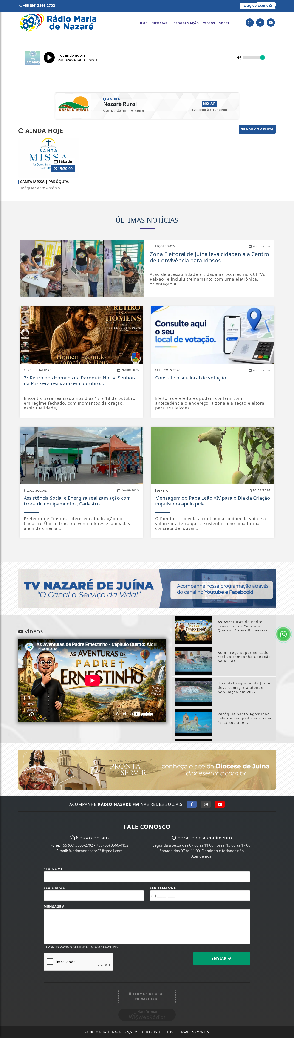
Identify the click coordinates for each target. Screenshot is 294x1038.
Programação (186, 23)
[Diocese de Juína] (147, 769)
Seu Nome (53, 869)
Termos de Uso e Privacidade (149, 996)
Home (142, 23)
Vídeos (209, 23)
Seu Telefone (163, 887)
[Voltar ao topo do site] (287, 623)
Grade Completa (257, 129)
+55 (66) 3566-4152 (112, 845)
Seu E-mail (54, 887)
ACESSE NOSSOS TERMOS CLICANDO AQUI (91, 1032)
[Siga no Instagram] (206, 804)
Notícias (159, 23)
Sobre (224, 23)
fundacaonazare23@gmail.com (96, 850)
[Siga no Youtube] (220, 804)
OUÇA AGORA (256, 5)
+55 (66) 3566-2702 (77, 845)
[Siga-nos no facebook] (260, 22)
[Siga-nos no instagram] (250, 22)
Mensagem (54, 906)
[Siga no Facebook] (192, 804)
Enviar (220, 958)
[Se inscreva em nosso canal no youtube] (271, 22)
